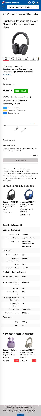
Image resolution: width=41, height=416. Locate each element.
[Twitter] (37, 2)
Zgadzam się (20, 414)
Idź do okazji (20, 91)
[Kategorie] (3, 7)
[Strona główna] (3, 14)
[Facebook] (29, 2)
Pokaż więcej (7, 75)
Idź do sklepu (20, 160)
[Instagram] (33, 2)
